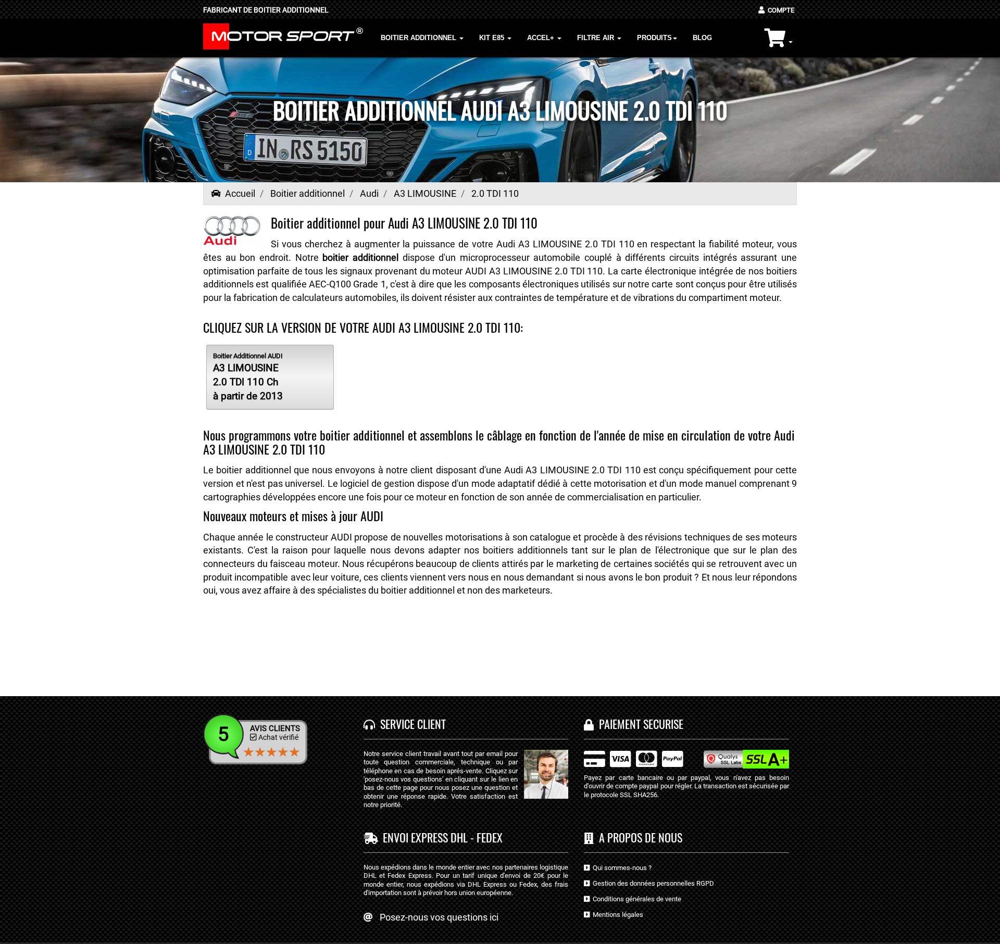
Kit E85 (492, 38)
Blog (702, 38)
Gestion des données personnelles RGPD (652, 883)
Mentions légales (616, 914)
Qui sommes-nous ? (621, 868)
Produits (654, 38)
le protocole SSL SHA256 (620, 795)
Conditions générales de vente (635, 899)
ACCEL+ (541, 38)
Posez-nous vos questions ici (439, 917)
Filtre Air (596, 38)
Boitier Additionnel (419, 38)
